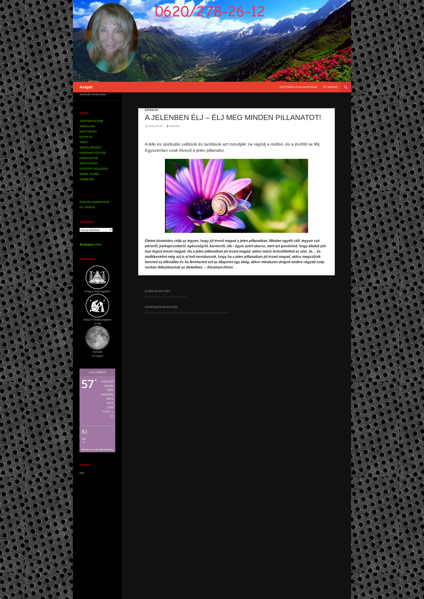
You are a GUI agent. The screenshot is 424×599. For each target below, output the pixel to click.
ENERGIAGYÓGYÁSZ (93, 152)
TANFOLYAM (87, 126)
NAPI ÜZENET (88, 131)
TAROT (84, 142)
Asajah (86, 87)
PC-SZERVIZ (330, 87)
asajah (174, 126)
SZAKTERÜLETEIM (91, 121)
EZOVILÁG (151, 110)
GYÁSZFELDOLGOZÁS (94, 168)
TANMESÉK (87, 179)
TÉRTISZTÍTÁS (89, 163)
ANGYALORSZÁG (90, 147)
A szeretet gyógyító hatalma (166, 294)
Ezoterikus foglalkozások (298, 87)
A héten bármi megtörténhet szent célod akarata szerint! (187, 310)
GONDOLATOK (89, 158)
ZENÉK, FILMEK (89, 174)
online (91, 244)
